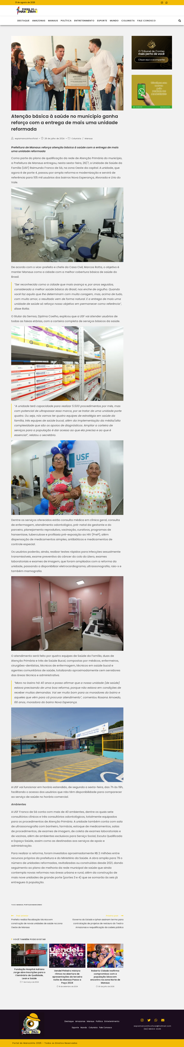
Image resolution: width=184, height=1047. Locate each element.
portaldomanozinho (33, 905)
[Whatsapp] (166, 2)
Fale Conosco (146, 20)
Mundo (114, 20)
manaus (19, 905)
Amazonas (38, 20)
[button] (179, 20)
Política (66, 20)
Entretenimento (84, 20)
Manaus (53, 20)
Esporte (102, 20)
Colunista (128, 20)
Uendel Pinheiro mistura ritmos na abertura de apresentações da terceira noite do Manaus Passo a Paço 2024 (67, 976)
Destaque (23, 20)
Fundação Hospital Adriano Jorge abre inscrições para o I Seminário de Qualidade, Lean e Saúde (29, 974)
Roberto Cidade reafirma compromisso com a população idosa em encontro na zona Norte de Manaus (105, 976)
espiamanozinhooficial (26, 138)
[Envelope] (163, 1020)
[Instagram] (162, 2)
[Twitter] (149, 1020)
